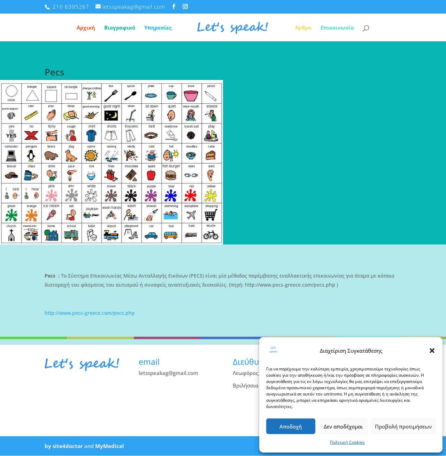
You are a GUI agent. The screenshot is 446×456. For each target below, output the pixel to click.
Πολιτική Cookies (347, 442)
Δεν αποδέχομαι (343, 426)
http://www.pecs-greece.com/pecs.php (90, 313)
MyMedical (109, 445)
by (48, 445)
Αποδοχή (290, 426)
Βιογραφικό (119, 28)
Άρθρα (303, 28)
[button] (432, 350)
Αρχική (86, 28)
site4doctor (68, 445)
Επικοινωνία (337, 28)
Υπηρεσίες (157, 28)
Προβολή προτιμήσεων (403, 426)
